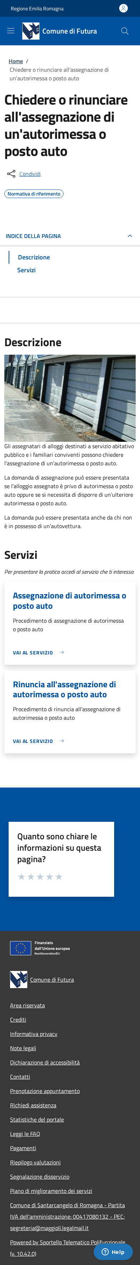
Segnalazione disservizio (39, 1176)
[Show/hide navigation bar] (10, 30)
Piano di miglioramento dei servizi (51, 1190)
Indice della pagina (33, 236)
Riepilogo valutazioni (35, 1162)
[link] (40, 652)
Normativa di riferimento (34, 193)
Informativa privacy (33, 1033)
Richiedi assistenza (33, 1105)
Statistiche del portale (37, 1119)
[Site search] (125, 31)
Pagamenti (23, 1148)
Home (16, 61)
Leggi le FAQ (25, 1133)
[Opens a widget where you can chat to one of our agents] (113, 1252)
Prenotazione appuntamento (45, 1091)
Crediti (18, 1019)
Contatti (20, 1076)
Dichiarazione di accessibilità (45, 1062)
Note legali (23, 1048)
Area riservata (27, 1005)
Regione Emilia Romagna (37, 8)
